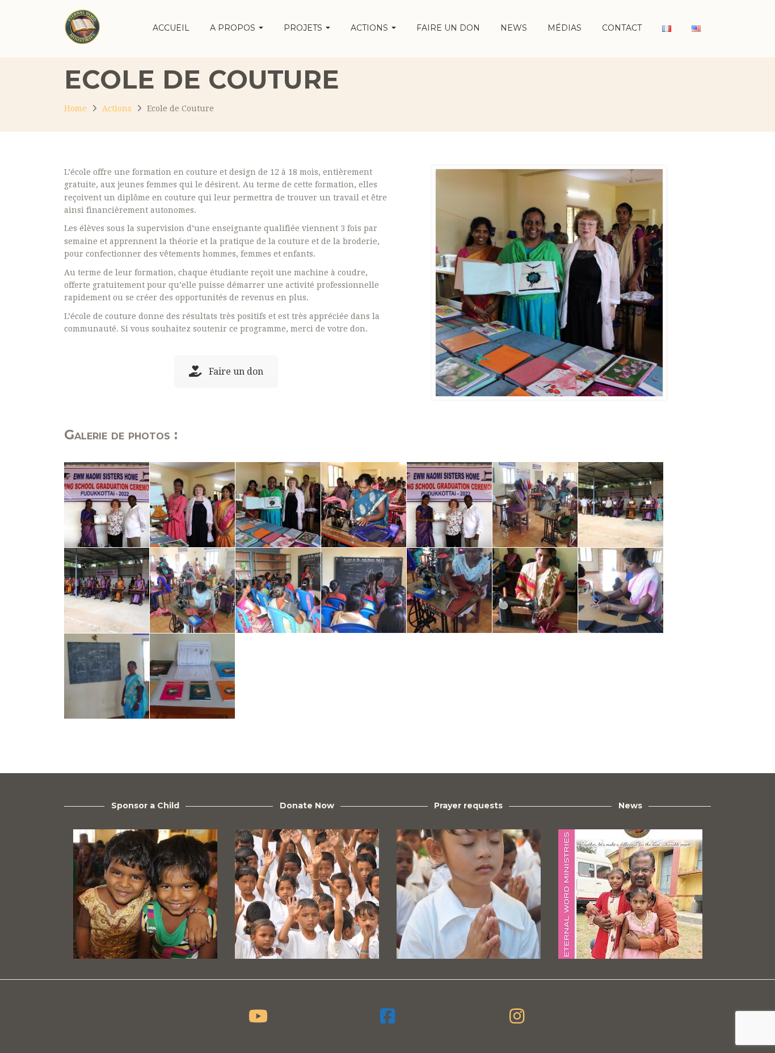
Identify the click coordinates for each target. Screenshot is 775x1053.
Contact (622, 28)
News (513, 28)
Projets (304, 28)
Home (75, 108)
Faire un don (448, 28)
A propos (234, 28)
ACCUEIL (171, 28)
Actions (370, 28)
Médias (564, 28)
